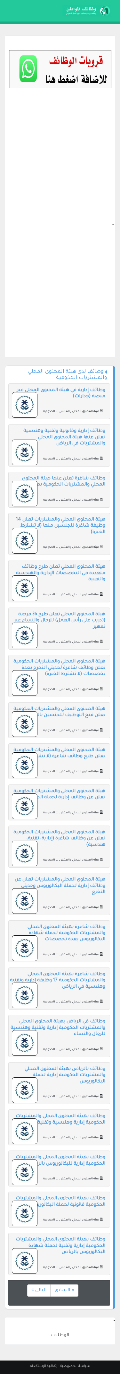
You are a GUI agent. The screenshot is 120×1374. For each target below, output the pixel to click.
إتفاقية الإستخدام (43, 1366)
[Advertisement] (60, 161)
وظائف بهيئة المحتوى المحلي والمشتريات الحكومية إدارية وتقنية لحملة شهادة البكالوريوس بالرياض (60, 1246)
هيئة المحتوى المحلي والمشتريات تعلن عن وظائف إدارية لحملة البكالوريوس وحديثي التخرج (60, 886)
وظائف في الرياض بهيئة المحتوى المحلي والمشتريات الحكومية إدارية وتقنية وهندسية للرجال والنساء (58, 1028)
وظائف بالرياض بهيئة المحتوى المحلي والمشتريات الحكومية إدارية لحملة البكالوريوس (65, 1075)
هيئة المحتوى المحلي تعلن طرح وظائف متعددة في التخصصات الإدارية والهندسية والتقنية (60, 573)
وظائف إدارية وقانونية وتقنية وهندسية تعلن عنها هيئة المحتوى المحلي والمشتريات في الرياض (64, 437)
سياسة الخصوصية (75, 1366)
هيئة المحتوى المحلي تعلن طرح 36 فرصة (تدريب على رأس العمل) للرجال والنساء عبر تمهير (59, 621)
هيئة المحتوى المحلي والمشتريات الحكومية (71, 411)
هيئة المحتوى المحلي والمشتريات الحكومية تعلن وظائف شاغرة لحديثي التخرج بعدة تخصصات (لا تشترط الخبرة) (59, 668)
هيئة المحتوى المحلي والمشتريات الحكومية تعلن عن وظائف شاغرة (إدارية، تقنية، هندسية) (59, 839)
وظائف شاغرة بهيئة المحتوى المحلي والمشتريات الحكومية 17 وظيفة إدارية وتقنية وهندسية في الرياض (57, 981)
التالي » (38, 1290)
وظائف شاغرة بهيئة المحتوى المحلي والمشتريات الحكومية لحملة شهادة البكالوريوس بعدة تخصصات (66, 933)
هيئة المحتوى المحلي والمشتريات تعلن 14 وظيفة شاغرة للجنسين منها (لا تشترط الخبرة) (60, 526)
